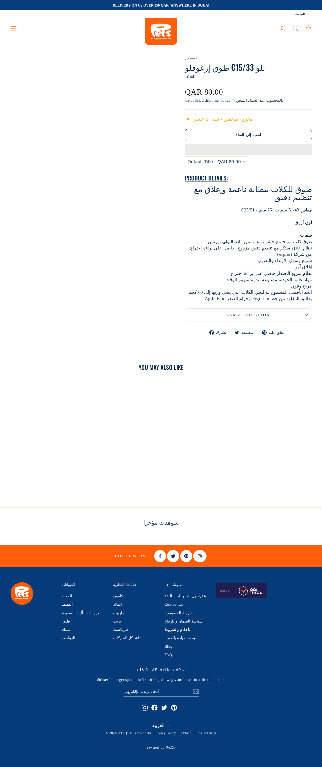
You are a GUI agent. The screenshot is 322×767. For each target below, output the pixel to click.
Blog (169, 646)
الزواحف (68, 638)
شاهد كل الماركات (128, 638)
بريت (117, 621)
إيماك (117, 604)
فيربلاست (121, 629)
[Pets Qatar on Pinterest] (174, 708)
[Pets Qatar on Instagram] (145, 708)
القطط (67, 604)
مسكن (190, 58)
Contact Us (174, 604)
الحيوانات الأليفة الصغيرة (82, 613)
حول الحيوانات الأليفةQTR (186, 596)
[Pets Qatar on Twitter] (164, 708)
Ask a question (248, 315)
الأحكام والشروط (178, 629)
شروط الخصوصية (179, 613)
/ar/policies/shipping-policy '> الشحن (216, 100)
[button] (248, 149)
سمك (66, 629)
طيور (66, 621)
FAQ (168, 654)
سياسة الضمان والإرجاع (184, 621)
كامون (118, 596)
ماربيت (118, 613)
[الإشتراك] (195, 691)
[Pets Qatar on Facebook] (154, 708)
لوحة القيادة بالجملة (180, 638)
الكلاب (67, 596)
